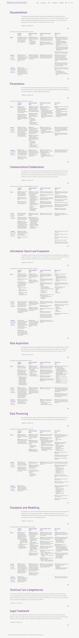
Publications (54, 2)
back (68, 28)
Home (38, 2)
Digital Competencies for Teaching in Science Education (17, 3)
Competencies (43, 2)
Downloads (61, 2)
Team (49, 2)
